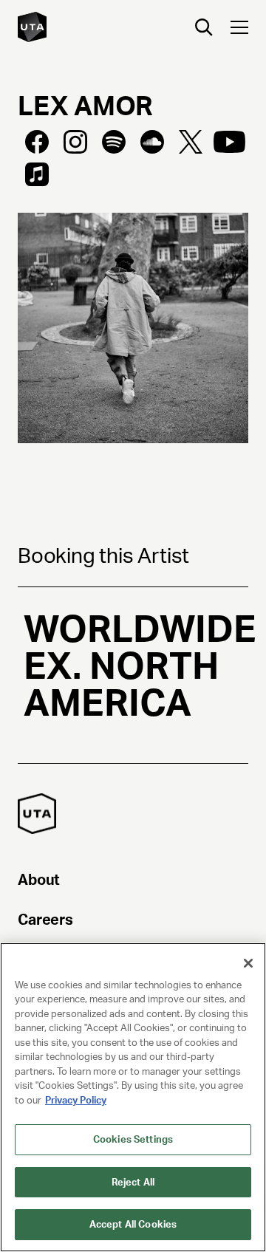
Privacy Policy (75, 1100)
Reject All (133, 1182)
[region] (133, 1097)
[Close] (248, 963)
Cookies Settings (133, 1139)
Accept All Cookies (133, 1224)
